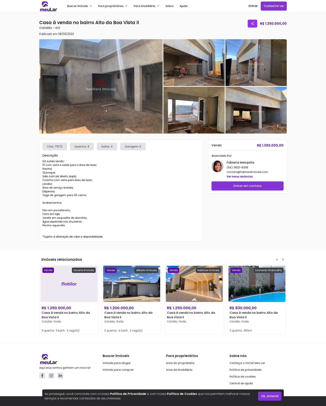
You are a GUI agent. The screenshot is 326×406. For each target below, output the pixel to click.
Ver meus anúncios (240, 176)
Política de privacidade (245, 370)
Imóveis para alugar (117, 363)
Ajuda (184, 6)
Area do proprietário (180, 363)
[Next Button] (282, 259)
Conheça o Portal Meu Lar (247, 363)
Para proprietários (111, 6)
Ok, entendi (269, 396)
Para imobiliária (144, 6)
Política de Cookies (182, 394)
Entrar (253, 6)
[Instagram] (51, 376)
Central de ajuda (241, 383)
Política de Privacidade (128, 394)
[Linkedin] (60, 376)
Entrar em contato (248, 186)
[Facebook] (42, 376)
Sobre (169, 6)
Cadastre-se (274, 6)
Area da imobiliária (179, 370)
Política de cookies (242, 376)
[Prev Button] (276, 259)
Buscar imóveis (77, 6)
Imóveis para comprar (118, 370)
